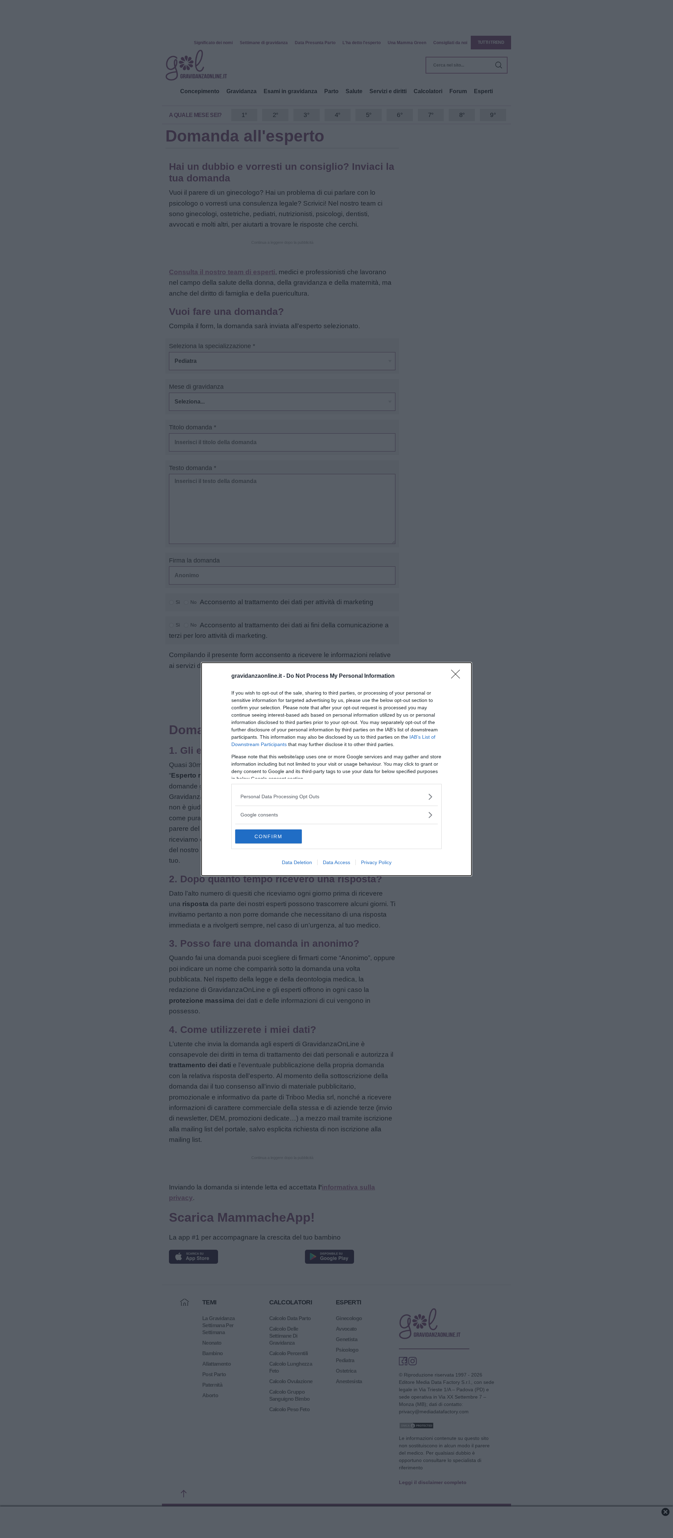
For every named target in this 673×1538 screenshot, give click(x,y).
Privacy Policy (376, 862)
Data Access (336, 862)
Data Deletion (297, 862)
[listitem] (336, 796)
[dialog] (336, 769)
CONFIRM (268, 836)
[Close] (457, 676)
